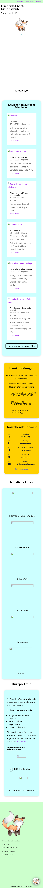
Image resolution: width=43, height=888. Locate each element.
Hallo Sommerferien (18, 157)
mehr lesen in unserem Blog (21, 346)
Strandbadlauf (25, 443)
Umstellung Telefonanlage (21, 269)
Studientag (25, 436)
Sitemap (38, 2)
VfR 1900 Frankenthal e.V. (20, 770)
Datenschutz (29, 2)
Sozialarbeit (22, 610)
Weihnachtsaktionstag (26, 464)
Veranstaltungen (17, 239)
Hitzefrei (13, 121)
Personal (25, 312)
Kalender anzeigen (22, 469)
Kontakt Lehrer (22, 547)
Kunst (23, 197)
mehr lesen (14, 140)
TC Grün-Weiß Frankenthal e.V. (23, 790)
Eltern (23, 233)
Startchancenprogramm (20, 318)
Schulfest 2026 (16, 230)
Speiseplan (22, 642)
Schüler (13, 200)
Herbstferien (26, 450)
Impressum (19, 2)
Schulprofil (22, 578)
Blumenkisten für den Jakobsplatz (19, 194)
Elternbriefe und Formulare (22, 515)
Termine (21, 673)
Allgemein (25, 124)
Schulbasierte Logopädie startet (20, 309)
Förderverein (15, 236)
